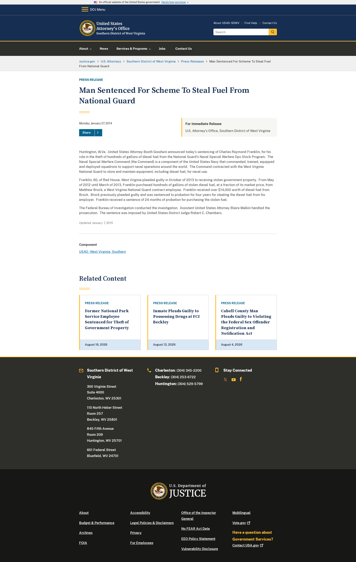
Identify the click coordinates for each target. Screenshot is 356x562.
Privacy (136, 533)
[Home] (112, 36)
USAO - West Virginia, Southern (102, 252)
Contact (245, 545)
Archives (86, 533)
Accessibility (140, 513)
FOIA (83, 543)
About (84, 513)
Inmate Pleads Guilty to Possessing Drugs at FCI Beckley (176, 317)
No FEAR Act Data (195, 529)
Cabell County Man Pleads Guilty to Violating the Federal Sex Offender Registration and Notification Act (246, 322)
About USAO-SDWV (226, 23)
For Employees (141, 543)
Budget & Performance (96, 523)
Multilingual (241, 513)
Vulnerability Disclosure (199, 549)
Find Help (251, 23)
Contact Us (269, 23)
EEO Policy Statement (198, 539)
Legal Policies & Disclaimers (152, 523)
